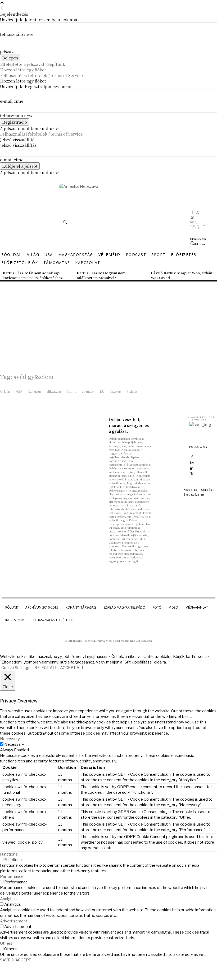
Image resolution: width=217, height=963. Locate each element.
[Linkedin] (192, 468)
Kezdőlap (190, 490)
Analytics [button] (8, 898)
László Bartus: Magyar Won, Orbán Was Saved (181, 275)
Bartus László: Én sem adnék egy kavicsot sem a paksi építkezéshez (33, 275)
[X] (192, 218)
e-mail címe (12, 101)
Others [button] (6, 943)
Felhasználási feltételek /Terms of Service (41, 75)
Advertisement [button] (13, 921)
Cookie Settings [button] (15, 667)
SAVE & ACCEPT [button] (15, 960)
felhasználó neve (17, 34)
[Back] (2, 8)
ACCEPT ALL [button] (72, 667)
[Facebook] (192, 212)
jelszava (8, 51)
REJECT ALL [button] (45, 667)
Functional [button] (9, 854)
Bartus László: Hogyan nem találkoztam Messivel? (101, 275)
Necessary (14, 744)
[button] (65, 222)
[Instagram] (197, 212)
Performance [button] (12, 876)
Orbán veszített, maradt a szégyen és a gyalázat (129, 425)
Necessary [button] (10, 738)
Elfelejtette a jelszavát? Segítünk (32, 64)
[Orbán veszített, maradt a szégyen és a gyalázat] (167, 423)
